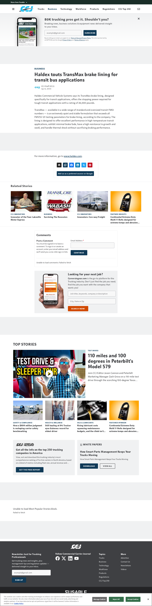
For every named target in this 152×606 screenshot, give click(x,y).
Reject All (116, 599)
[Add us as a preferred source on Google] (65, 165)
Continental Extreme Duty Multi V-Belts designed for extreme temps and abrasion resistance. (124, 220)
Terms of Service (80, 40)
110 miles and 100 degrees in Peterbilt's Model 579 (110, 361)
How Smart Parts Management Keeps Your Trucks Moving (105, 453)
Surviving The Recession (55, 217)
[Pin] (90, 165)
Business (39, 68)
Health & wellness (53, 423)
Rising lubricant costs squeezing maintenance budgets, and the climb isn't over (90, 428)
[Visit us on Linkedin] (70, 558)
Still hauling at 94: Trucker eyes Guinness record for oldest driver (58, 428)
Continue (79, 253)
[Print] (59, 165)
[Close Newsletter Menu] (138, 18)
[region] (76, 599)
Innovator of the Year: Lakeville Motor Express (26, 218)
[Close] (148, 599)
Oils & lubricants (85, 423)
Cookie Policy (18, 603)
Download (89, 466)
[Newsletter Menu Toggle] (138, 8)
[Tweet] (83, 165)
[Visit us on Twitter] (64, 558)
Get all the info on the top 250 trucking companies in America (39, 451)
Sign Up (19, 580)
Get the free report (29, 470)
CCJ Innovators (18, 214)
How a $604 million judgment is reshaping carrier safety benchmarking (27, 428)
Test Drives (93, 351)
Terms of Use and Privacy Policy (81, 38)
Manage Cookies (99, 599)
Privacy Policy (67, 40)
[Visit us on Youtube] (76, 558)
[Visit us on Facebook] (57, 558)
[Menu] (13, 8)
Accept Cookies (133, 599)
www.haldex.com (73, 156)
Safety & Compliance (22, 423)
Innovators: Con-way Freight (91, 217)
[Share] (71, 165)
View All (107, 466)
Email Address (77, 241)
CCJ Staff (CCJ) (47, 86)
